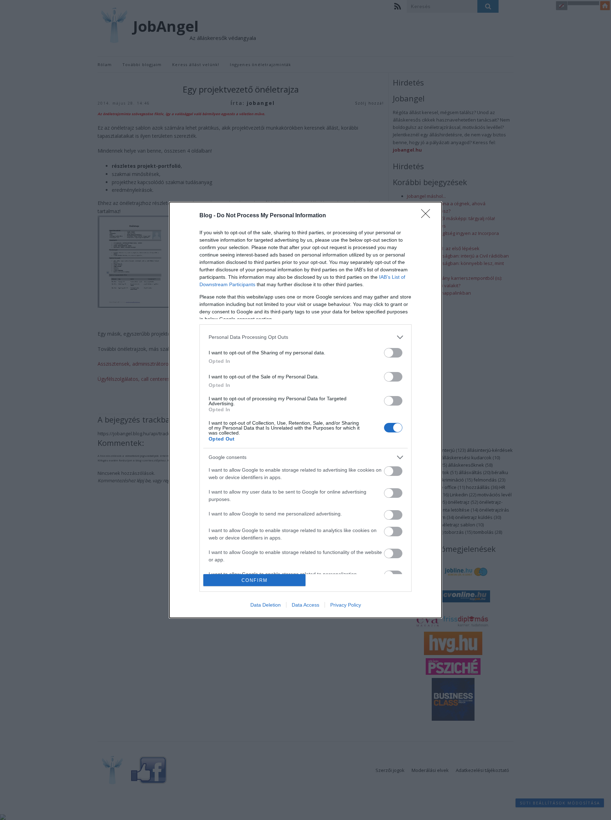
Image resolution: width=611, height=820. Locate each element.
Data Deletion (265, 605)
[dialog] (305, 410)
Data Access (305, 605)
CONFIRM (255, 580)
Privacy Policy (345, 605)
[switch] (393, 353)
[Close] (428, 216)
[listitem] (305, 337)
